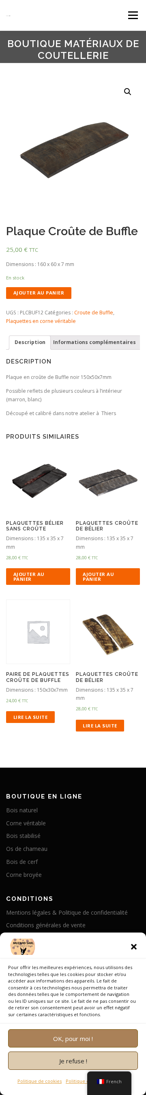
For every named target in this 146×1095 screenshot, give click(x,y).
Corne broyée (24, 875)
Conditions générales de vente (46, 925)
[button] (134, 947)
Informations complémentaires (94, 342)
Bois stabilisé (23, 836)
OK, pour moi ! (73, 1038)
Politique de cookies (39, 1081)
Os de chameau (26, 849)
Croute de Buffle (93, 312)
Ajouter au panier (38, 293)
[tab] (30, 342)
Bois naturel (22, 810)
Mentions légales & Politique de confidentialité (67, 912)
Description (30, 342)
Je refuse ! (73, 1061)
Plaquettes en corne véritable (41, 321)
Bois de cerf (22, 862)
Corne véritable (26, 823)
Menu (132, 15)
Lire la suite (30, 717)
